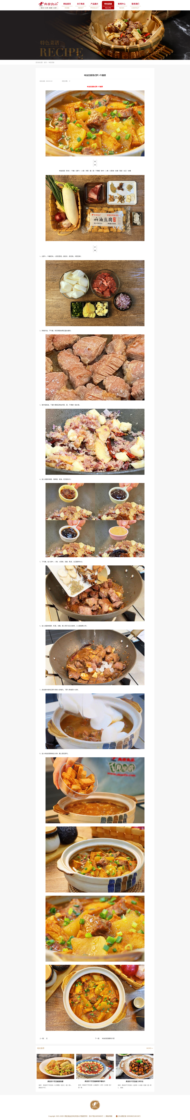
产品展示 (94, 6)
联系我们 (135, 6)
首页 (45, 62)
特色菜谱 (108, 6)
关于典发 (81, 6)
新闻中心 (121, 6)
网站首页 (67, 6)
